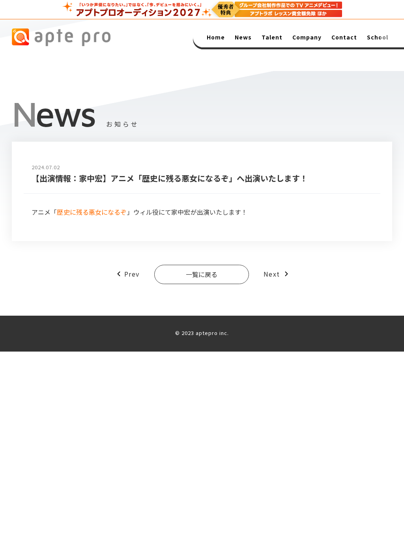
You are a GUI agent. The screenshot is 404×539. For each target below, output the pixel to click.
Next (272, 274)
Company (307, 37)
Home (216, 37)
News (243, 37)
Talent (272, 37)
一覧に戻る (201, 274)
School (377, 37)
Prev (132, 274)
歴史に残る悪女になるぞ (92, 212)
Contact (344, 37)
